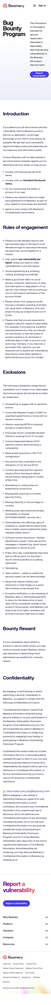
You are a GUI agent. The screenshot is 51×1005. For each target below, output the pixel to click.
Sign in (42, 5)
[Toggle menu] (34, 5)
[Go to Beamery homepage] (13, 5)
